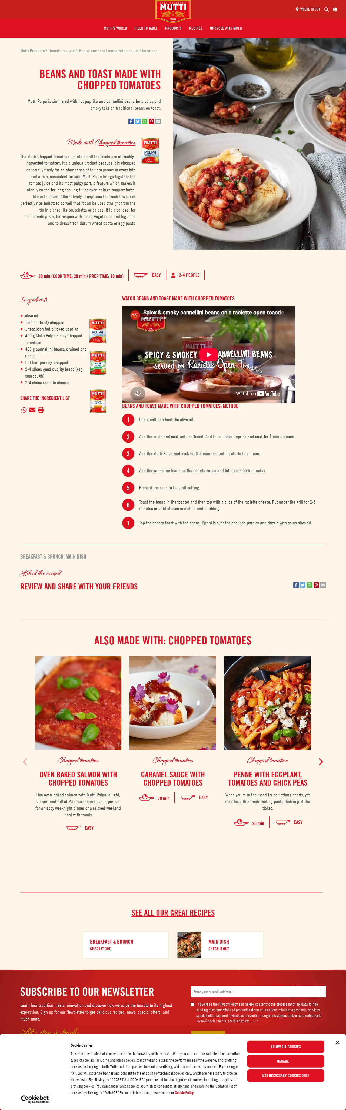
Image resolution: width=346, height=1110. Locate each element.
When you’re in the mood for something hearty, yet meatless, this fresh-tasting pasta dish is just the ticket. (267, 801)
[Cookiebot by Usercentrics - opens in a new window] (35, 1099)
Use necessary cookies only (285, 1075)
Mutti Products (33, 50)
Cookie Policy (184, 1092)
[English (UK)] (335, 9)
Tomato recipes (62, 50)
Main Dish (76, 556)
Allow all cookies (286, 1046)
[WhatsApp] (24, 410)
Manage (283, 1061)
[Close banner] (338, 1042)
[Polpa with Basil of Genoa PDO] (98, 368)
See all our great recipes (173, 913)
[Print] (40, 410)
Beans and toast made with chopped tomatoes (118, 50)
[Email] (32, 410)
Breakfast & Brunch (42, 556)
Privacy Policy (228, 1004)
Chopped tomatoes (115, 142)
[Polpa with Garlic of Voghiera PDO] (98, 407)
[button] (115, 28)
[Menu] (80, 9)
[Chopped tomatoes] (98, 331)
